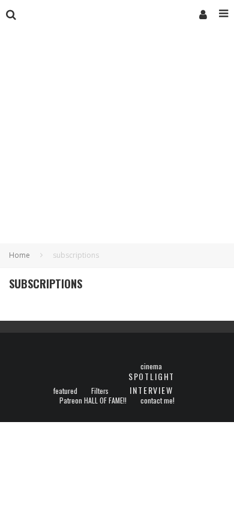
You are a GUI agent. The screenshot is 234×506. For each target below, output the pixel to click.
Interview (151, 390)
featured (65, 390)
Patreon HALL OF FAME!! (93, 400)
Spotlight (151, 376)
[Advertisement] (117, 148)
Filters (100, 390)
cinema (151, 366)
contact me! (157, 400)
